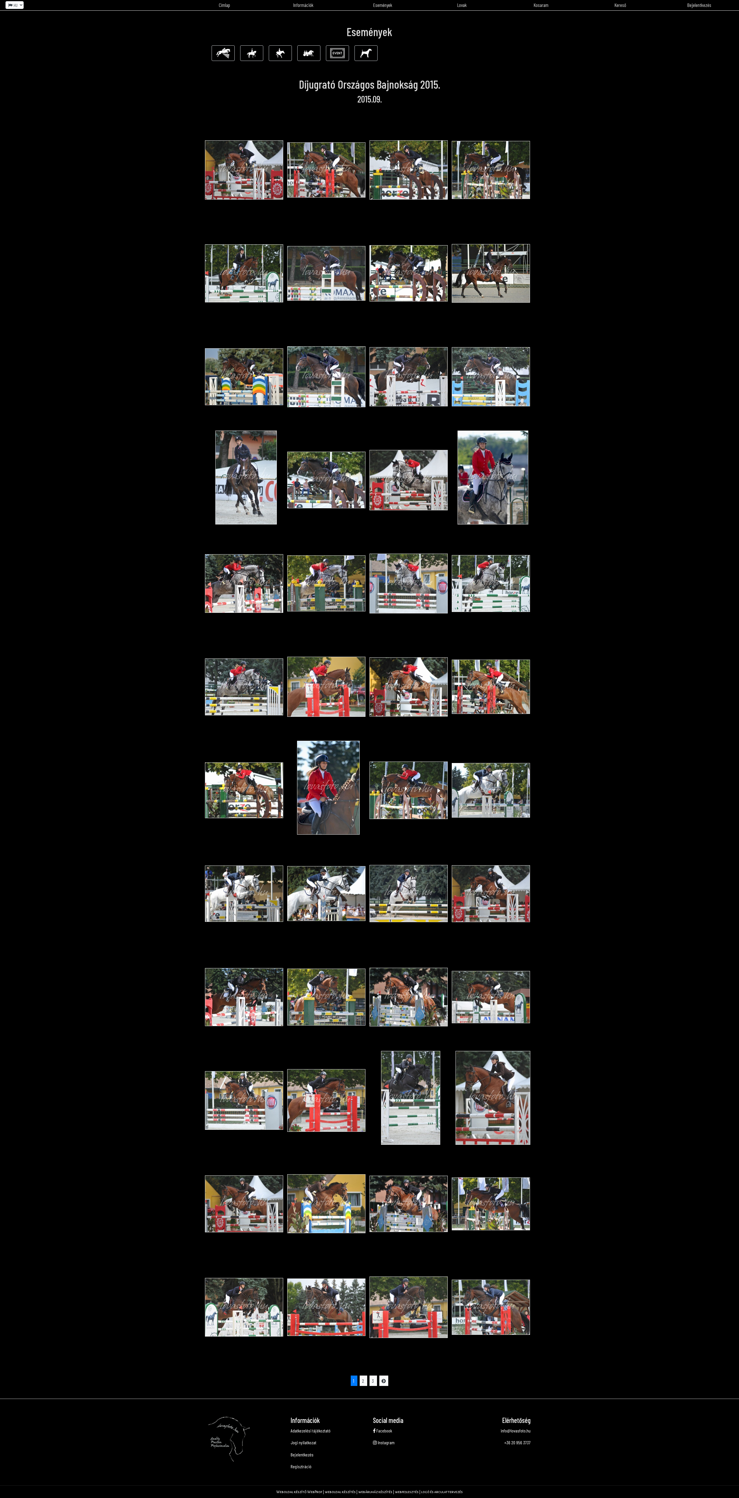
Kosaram (541, 5)
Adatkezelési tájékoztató (311, 1430)
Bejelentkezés (699, 5)
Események (382, 5)
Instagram (386, 1442)
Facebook (384, 1430)
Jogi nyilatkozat (303, 1442)
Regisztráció (301, 1466)
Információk (303, 5)
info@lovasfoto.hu (516, 1430)
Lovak (462, 5)
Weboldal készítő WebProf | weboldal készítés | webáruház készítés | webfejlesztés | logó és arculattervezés (369, 1492)
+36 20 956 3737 (517, 1442)
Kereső (620, 5)
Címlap (224, 5)
